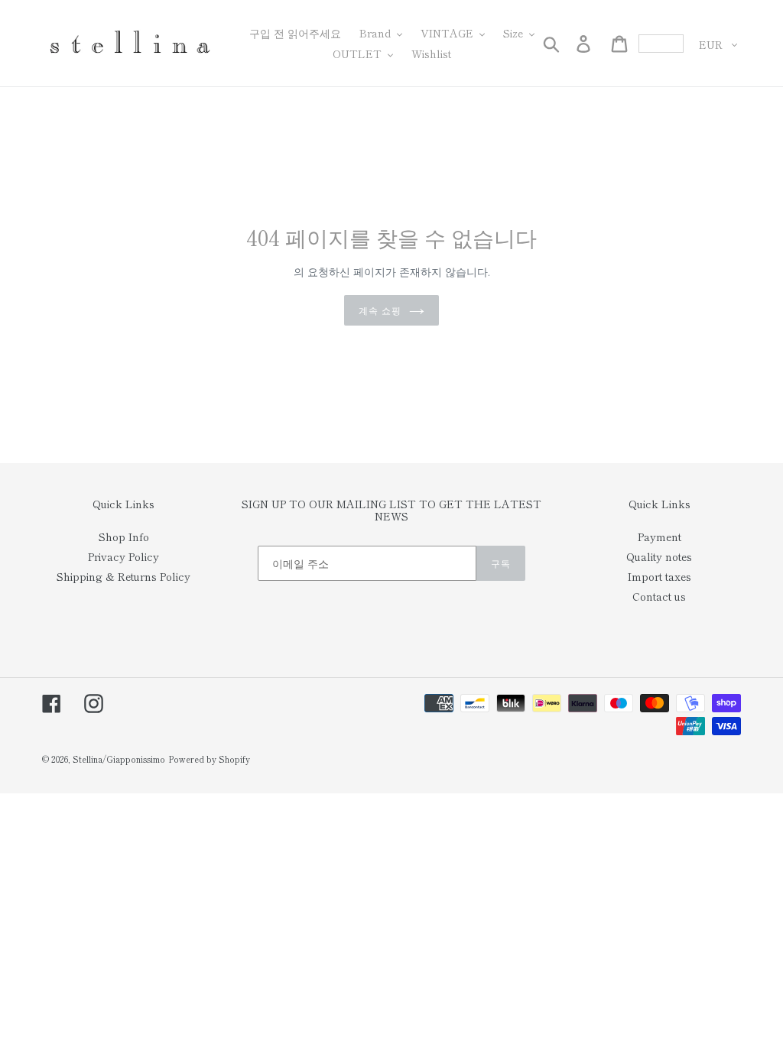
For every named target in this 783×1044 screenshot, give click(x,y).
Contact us (659, 596)
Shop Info (124, 536)
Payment (659, 536)
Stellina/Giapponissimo (119, 759)
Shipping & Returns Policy (123, 576)
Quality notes (659, 556)
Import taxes (659, 576)
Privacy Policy (123, 556)
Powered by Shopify (209, 759)
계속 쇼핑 (380, 309)
